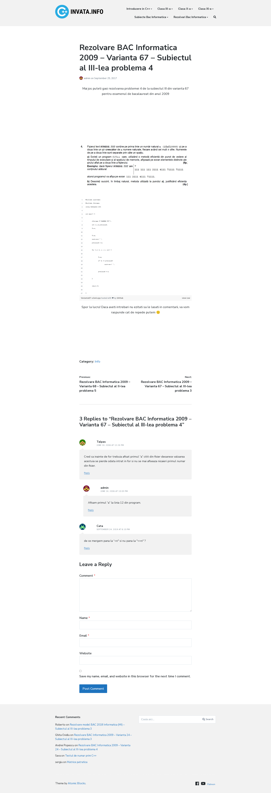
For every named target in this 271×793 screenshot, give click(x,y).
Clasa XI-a (204, 9)
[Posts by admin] (81, 78)
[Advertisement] (135, 122)
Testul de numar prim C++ (80, 755)
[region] (135, 246)
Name (84, 618)
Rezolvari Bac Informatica (190, 17)
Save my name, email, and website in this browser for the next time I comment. (135, 676)
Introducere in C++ (138, 9)
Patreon (211, 784)
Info (97, 361)
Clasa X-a (184, 9)
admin (87, 78)
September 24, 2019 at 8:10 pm (113, 529)
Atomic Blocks (76, 783)
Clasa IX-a (164, 9)
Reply (87, 472)
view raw (186, 298)
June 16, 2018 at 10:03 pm (114, 491)
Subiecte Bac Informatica (150, 17)
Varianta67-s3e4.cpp (91, 298)
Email (84, 635)
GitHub (120, 298)
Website (85, 653)
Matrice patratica (77, 762)
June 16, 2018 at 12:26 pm (110, 445)
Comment (87, 576)
